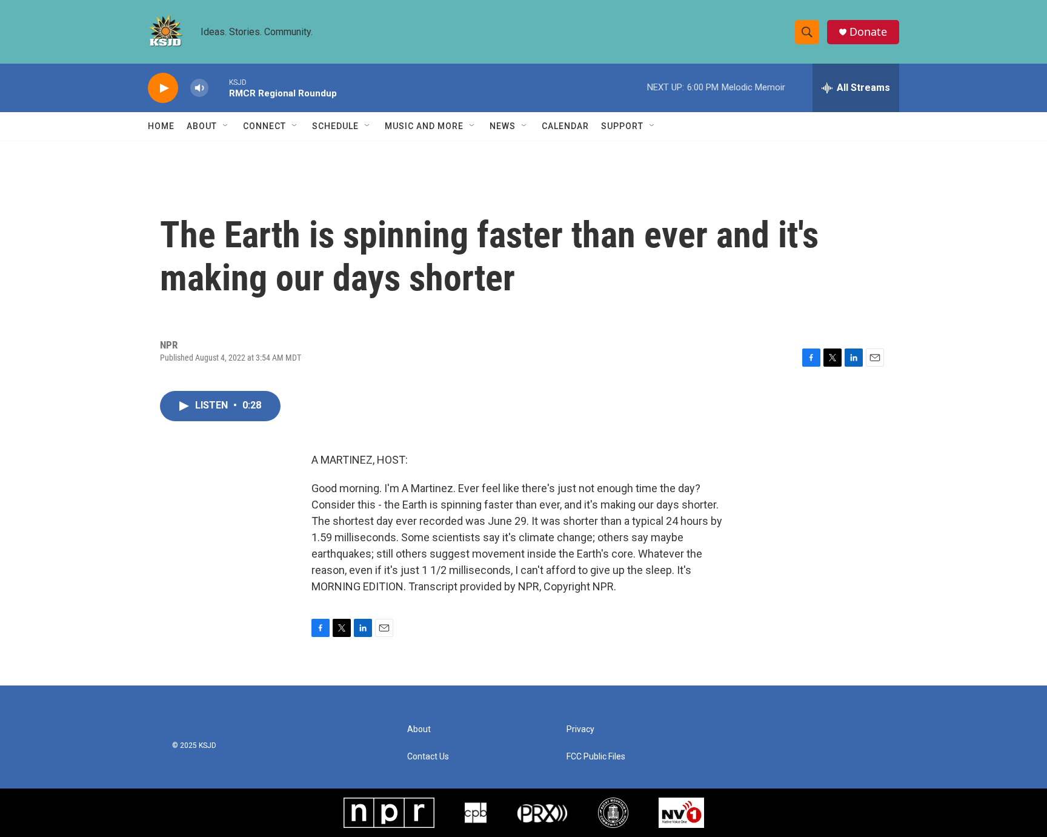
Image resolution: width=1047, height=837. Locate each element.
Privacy (580, 729)
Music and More (424, 126)
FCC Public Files (596, 756)
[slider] (219, 87)
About (202, 126)
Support (622, 126)
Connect (264, 126)
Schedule (335, 126)
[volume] (199, 88)
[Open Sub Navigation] (226, 126)
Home (161, 126)
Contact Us (428, 756)
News (503, 126)
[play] (163, 88)
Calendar (565, 126)
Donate (868, 31)
